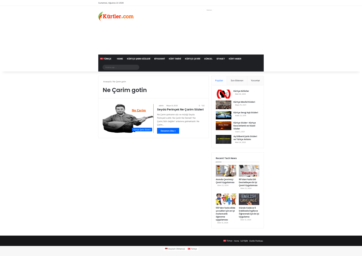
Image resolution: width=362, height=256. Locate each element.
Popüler (219, 80)
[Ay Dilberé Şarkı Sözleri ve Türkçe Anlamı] (223, 139)
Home (120, 58)
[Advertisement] (209, 32)
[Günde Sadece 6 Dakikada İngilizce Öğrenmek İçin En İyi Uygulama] (249, 199)
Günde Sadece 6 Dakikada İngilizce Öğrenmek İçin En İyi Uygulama (249, 212)
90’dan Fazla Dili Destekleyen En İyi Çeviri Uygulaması (248, 182)
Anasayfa (107, 81)
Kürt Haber (235, 58)
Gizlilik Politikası (256, 241)
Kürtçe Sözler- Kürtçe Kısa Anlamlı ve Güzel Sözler (244, 125)
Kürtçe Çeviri (192, 58)
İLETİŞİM (244, 241)
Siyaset (220, 58)
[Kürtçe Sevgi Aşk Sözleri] (223, 115)
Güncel (208, 58)
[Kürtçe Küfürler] (223, 94)
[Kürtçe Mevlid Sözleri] (223, 105)
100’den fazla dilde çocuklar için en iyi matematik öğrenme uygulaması (225, 213)
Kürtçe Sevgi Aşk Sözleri (245, 112)
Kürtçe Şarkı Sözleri (138, 58)
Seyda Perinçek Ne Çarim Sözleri (180, 109)
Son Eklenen (237, 80)
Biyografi (159, 58)
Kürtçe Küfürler (241, 91)
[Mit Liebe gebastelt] (116, 16)
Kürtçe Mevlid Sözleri (244, 102)
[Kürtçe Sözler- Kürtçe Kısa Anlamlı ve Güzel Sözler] (223, 125)
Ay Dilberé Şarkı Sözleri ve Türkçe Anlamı (245, 138)
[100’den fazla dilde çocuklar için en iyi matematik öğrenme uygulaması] (226, 199)
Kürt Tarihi (175, 58)
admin (161, 105)
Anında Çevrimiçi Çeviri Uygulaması (225, 181)
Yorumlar (255, 80)
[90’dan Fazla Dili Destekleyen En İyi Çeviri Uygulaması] (249, 171)
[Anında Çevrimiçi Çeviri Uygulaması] (226, 171)
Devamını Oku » (168, 131)
